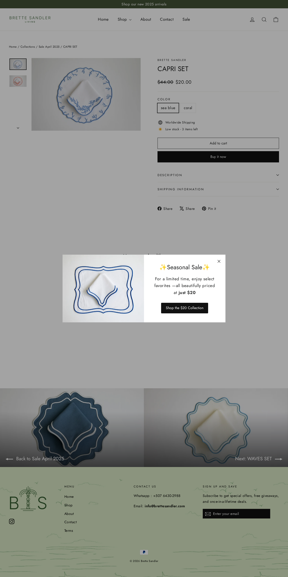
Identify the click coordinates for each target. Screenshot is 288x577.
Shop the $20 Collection (184, 307)
